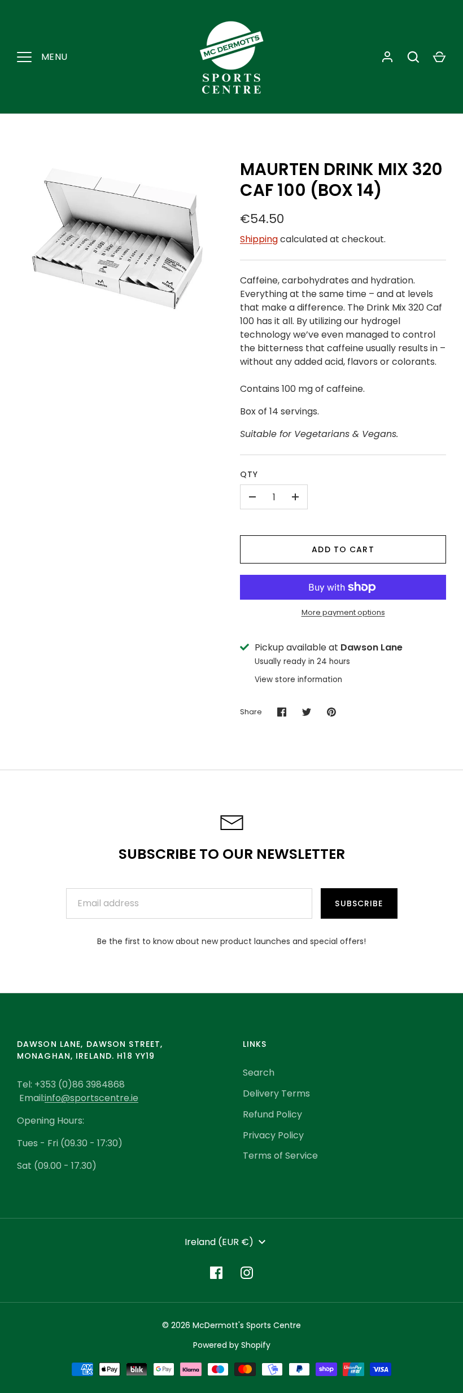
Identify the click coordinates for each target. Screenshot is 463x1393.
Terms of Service (280, 1155)
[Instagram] (246, 1272)
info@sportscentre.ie (91, 1097)
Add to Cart (343, 549)
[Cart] (439, 57)
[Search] (413, 57)
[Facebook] (216, 1272)
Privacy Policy (273, 1135)
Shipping (259, 239)
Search (258, 1072)
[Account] (387, 57)
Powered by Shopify (231, 1345)
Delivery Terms (276, 1093)
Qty (249, 474)
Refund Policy (272, 1114)
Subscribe (359, 903)
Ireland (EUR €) (219, 1241)
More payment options (343, 612)
